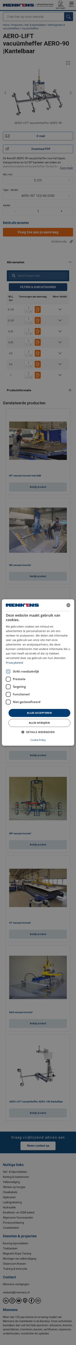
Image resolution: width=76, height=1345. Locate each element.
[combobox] (68, 605)
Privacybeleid (14, 662)
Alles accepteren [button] (39, 713)
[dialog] (38, 672)
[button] (38, 732)
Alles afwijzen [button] (39, 723)
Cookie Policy (38, 740)
